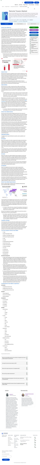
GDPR (15, 446)
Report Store (25, 4)
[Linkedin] (35, 442)
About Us (16, 4)
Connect (9, 444)
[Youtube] (35, 447)
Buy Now (34, 27)
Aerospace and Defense (14, 6)
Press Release (31, 4)
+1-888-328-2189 (23, 441)
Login (37, 2)
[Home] (4, 3)
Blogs (9, 440)
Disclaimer (15, 447)
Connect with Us (29, 2)
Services (20, 4)
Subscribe (5, 459)
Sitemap (9, 445)
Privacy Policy (16, 445)
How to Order (16, 438)
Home (3, 6)
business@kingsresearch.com (24, 440)
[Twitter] (35, 445)
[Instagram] (35, 440)
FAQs (15, 442)
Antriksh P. (31, 19)
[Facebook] (35, 438)
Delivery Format (16, 439)
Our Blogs (37, 4)
